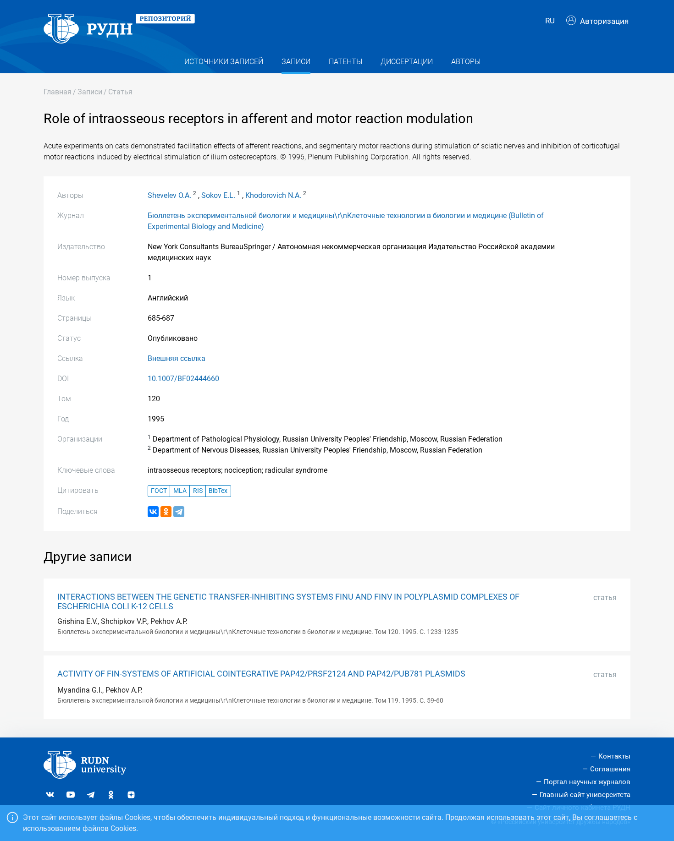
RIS (198, 491)
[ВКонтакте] (153, 511)
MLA (180, 491)
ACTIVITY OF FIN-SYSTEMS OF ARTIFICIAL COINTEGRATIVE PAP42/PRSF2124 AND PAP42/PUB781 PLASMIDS (261, 673)
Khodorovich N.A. (273, 195)
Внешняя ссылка (176, 358)
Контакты (614, 756)
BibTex (218, 491)
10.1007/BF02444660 (183, 378)
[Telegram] (178, 511)
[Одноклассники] (165, 511)
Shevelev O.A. (169, 195)
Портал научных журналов (587, 782)
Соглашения (610, 769)
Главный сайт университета (585, 795)
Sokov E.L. (218, 195)
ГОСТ (159, 491)
